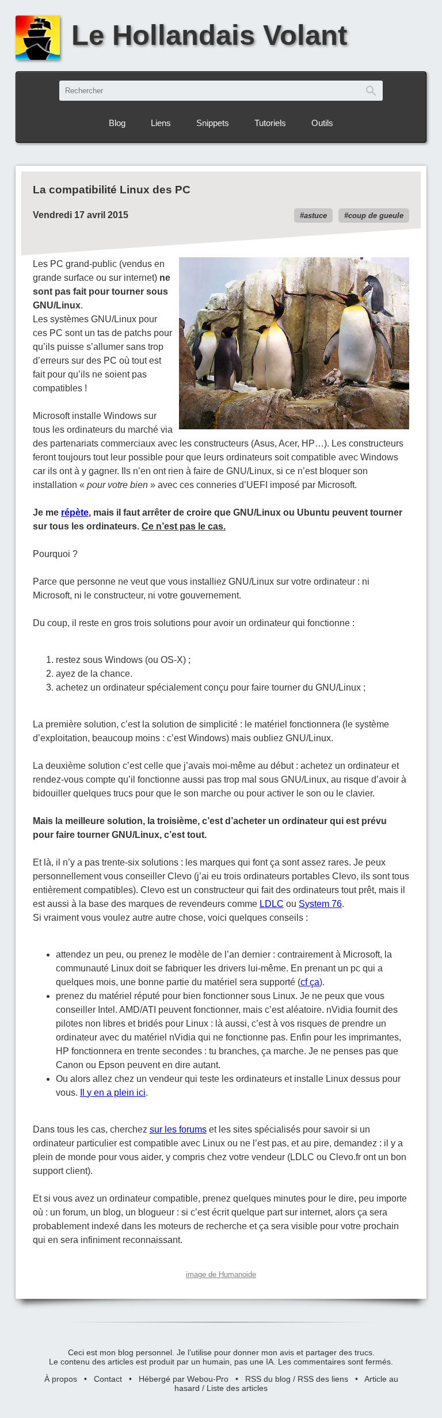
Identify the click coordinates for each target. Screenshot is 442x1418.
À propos (60, 1378)
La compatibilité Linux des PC (111, 190)
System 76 (320, 904)
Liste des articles (237, 1388)
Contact (108, 1378)
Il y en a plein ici (113, 1092)
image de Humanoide (221, 1274)
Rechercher (371, 91)
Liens (161, 123)
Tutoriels (270, 123)
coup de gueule (375, 215)
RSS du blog (268, 1378)
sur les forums (178, 1129)
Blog (117, 123)
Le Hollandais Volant (209, 35)
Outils (322, 123)
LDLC (272, 904)
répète (75, 512)
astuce (315, 215)
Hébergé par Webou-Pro (183, 1378)
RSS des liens (323, 1378)
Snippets (212, 123)
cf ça (309, 982)
